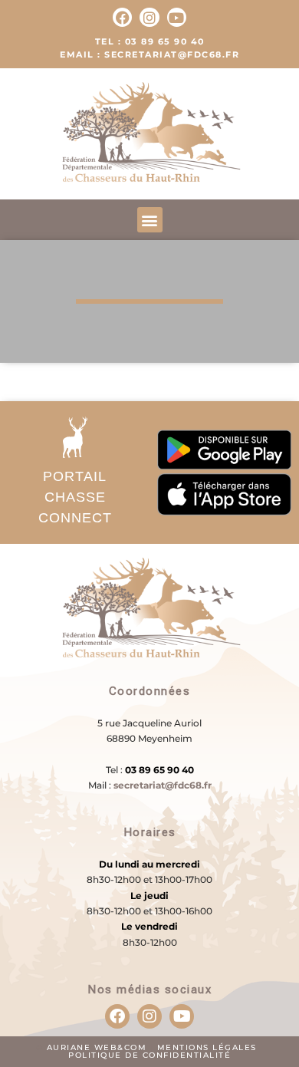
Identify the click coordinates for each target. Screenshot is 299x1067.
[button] (150, 219)
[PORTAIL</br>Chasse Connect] (75, 437)
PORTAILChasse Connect (75, 497)
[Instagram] (149, 17)
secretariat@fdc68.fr (162, 785)
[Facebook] (122, 17)
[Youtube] (176, 17)
